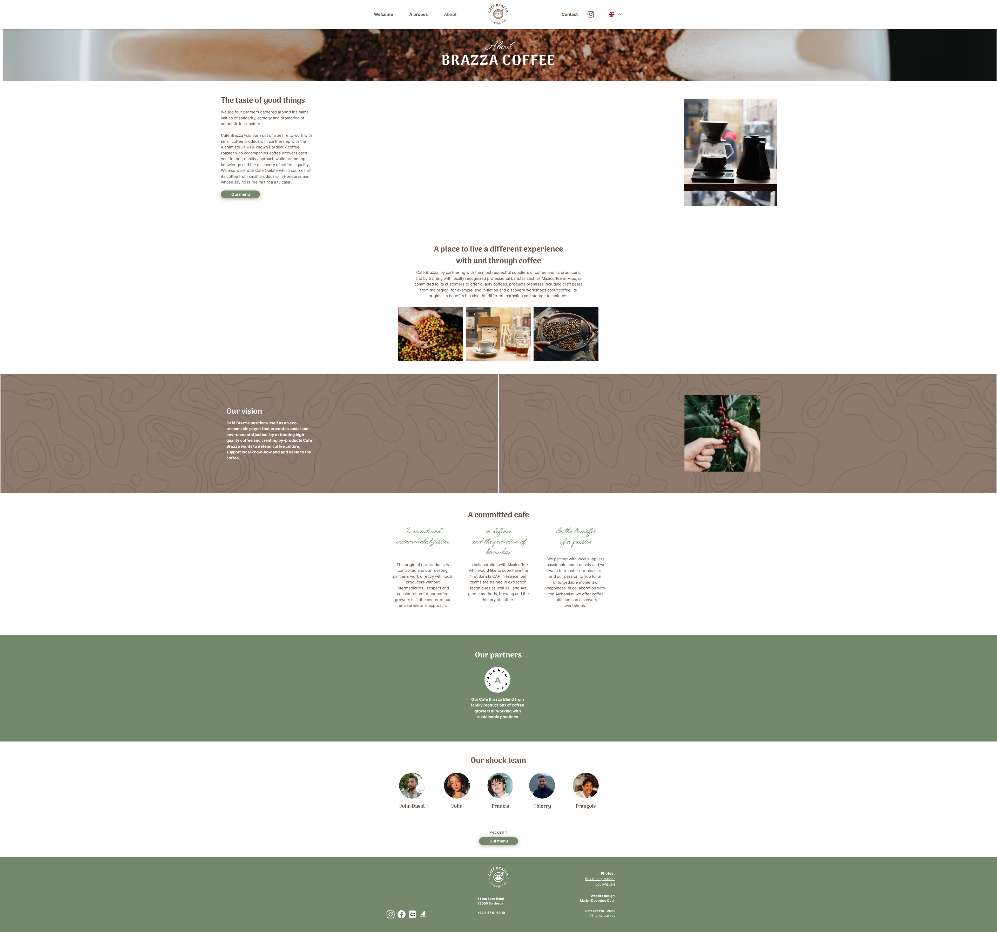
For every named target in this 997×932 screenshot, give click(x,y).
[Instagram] (390, 914)
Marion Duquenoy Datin (597, 900)
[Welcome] (498, 14)
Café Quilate (266, 170)
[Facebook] (401, 914)
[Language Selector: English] (615, 14)
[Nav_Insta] (591, 14)
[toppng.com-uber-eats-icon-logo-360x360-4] (412, 914)
